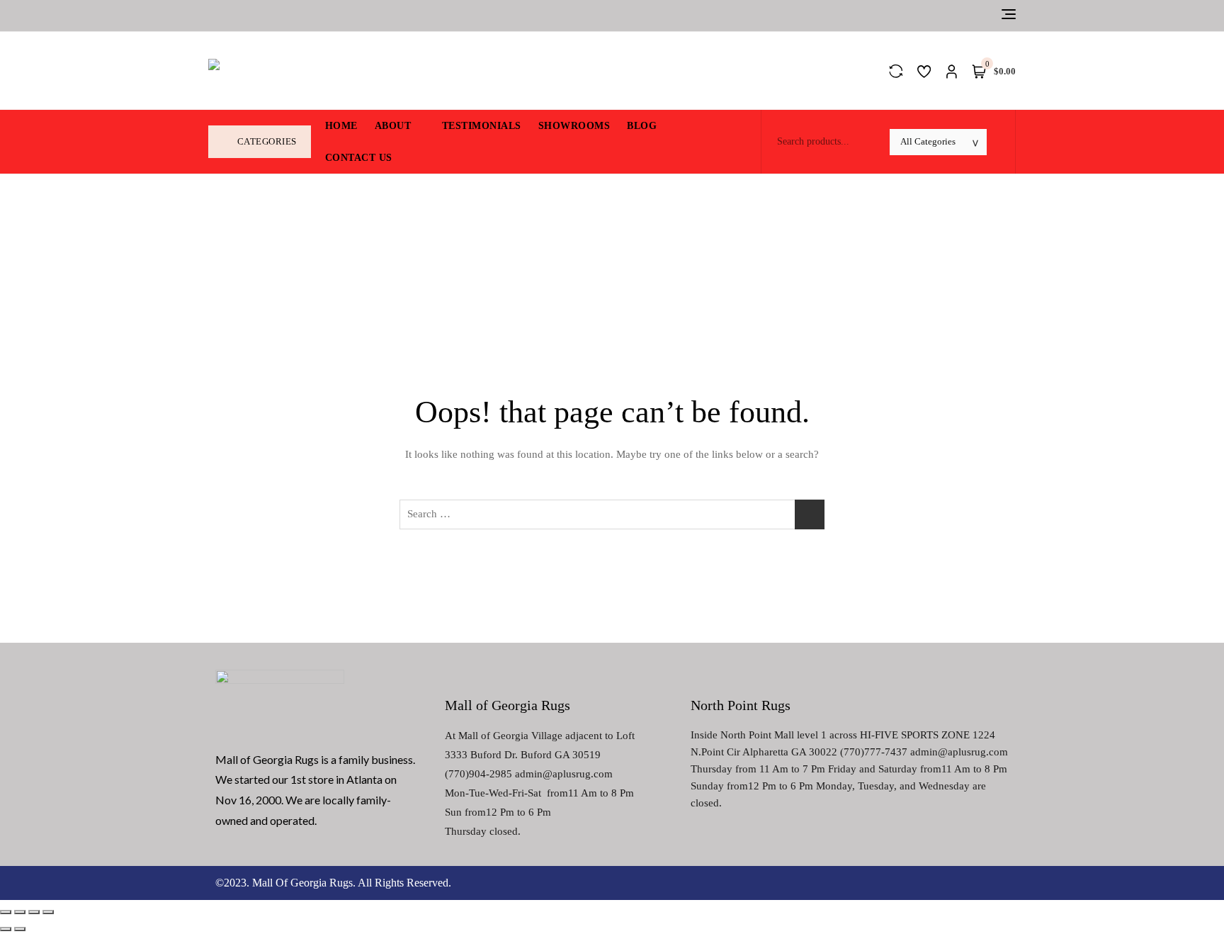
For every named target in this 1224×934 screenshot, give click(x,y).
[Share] (20, 912)
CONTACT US (358, 157)
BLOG (642, 125)
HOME (341, 125)
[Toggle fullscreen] (34, 912)
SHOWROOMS (574, 125)
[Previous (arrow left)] (5, 929)
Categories (267, 141)
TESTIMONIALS (481, 125)
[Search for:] (612, 514)
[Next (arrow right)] (20, 929)
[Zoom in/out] (48, 912)
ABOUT (393, 125)
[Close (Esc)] (5, 912)
